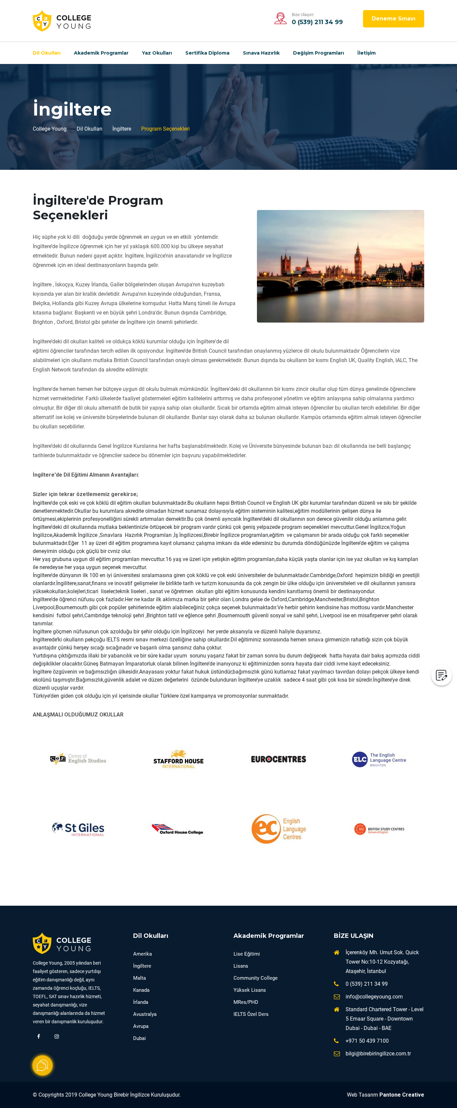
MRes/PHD (246, 1002)
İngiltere (142, 966)
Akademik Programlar (101, 53)
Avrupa (141, 1026)
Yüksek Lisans (250, 990)
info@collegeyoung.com (374, 996)
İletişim (366, 53)
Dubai (139, 1038)
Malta (139, 978)
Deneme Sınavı (394, 18)
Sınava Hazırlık (261, 53)
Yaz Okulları (157, 53)
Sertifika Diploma (207, 53)
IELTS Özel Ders (251, 1014)
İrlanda (140, 1002)
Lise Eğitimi (247, 954)
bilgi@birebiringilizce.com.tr (378, 1053)
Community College (256, 978)
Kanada (141, 990)
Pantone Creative (401, 1095)
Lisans (241, 966)
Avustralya (145, 1014)
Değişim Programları (318, 53)
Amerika (142, 954)
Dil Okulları (47, 53)
